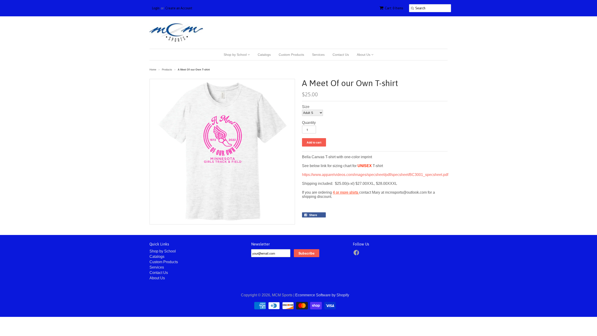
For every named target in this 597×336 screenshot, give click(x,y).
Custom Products (291, 54)
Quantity (309, 123)
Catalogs (264, 54)
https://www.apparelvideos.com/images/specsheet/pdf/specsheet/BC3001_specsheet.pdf (375, 175)
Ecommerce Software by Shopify (322, 295)
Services (318, 54)
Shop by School (236, 54)
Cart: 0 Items (394, 8)
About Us (364, 54)
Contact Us (341, 54)
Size (305, 107)
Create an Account (178, 8)
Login (156, 8)
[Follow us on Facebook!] (357, 254)
